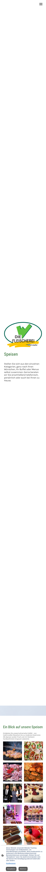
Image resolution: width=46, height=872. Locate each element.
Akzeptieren (11, 869)
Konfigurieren (11, 863)
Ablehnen (23, 869)
